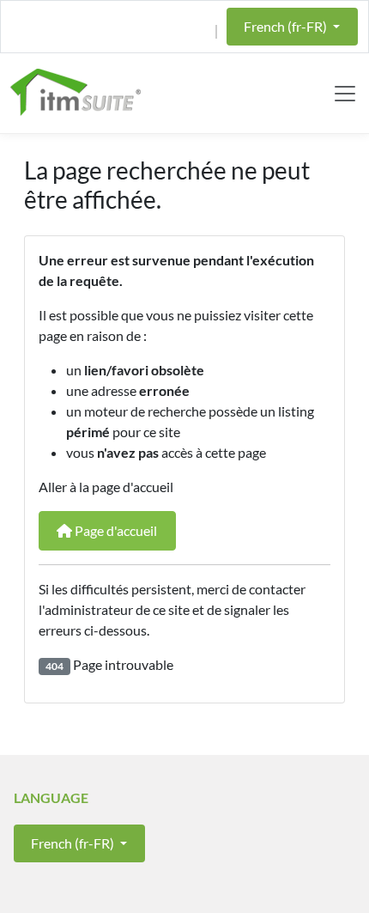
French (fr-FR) (287, 26)
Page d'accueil (114, 530)
